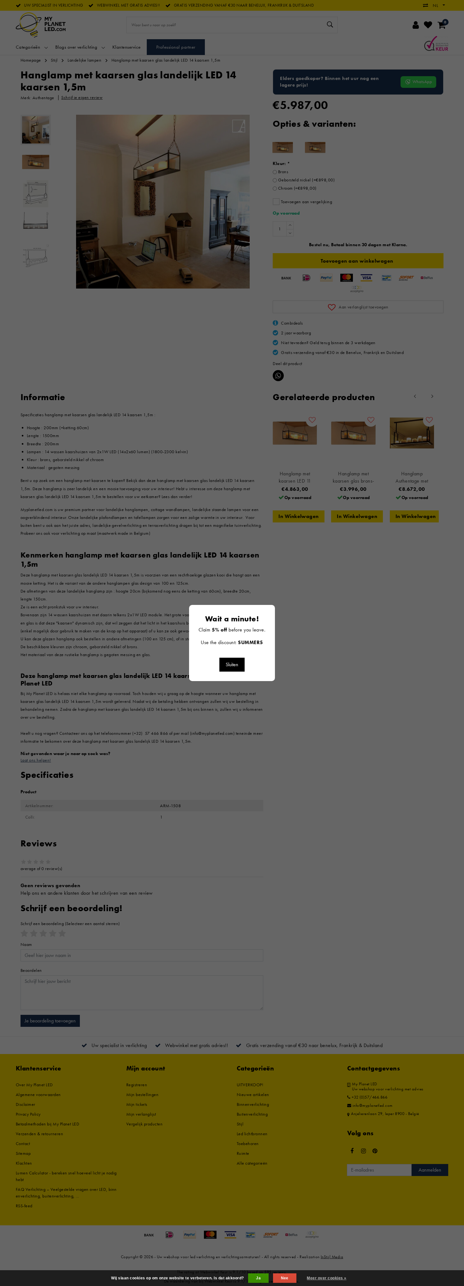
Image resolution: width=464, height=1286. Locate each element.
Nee (285, 1278)
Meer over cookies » (326, 1278)
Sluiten (232, 664)
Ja (258, 1278)
